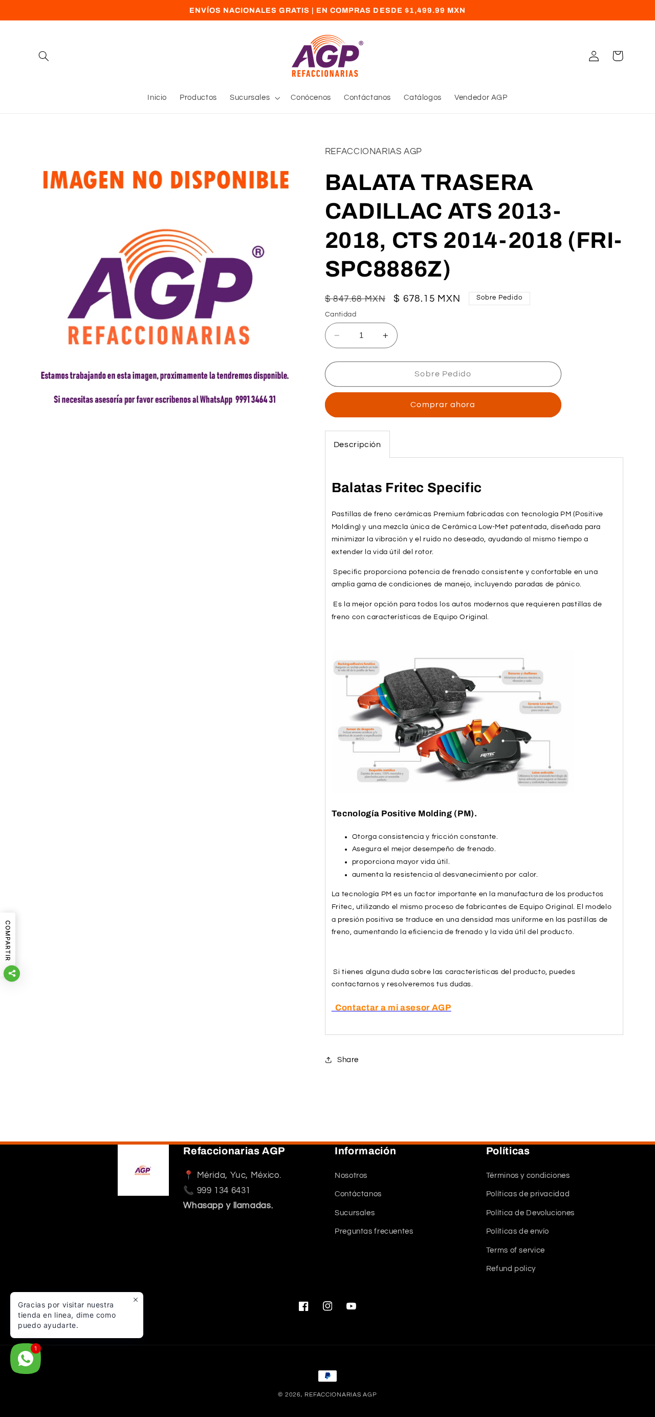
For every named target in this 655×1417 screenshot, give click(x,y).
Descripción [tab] (357, 444)
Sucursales (355, 1213)
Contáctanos (358, 1194)
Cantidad (340, 314)
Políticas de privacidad (528, 1194)
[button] (44, 56)
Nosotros (351, 1175)
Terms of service (515, 1250)
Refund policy (511, 1269)
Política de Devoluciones (530, 1213)
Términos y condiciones (528, 1175)
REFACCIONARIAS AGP (340, 1395)
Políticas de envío (517, 1231)
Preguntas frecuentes (374, 1231)
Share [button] (348, 1060)
